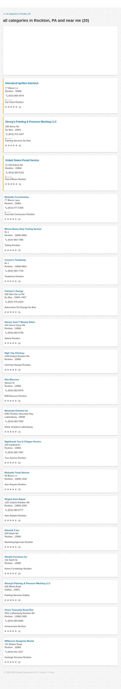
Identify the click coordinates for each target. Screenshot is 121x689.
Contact (42, 672)
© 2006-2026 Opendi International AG (21, 672)
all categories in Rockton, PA (18, 14)
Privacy (50, 672)
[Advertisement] (60, 50)
